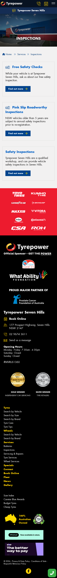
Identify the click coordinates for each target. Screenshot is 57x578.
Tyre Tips (8, 426)
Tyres (7, 407)
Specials (9, 465)
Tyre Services (10, 457)
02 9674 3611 (18, 334)
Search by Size (11, 415)
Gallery (8, 485)
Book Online (11, 473)
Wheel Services (11, 461)
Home (8, 54)
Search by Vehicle (13, 411)
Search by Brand (12, 419)
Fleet (7, 477)
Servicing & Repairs (13, 453)
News (7, 481)
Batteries (8, 446)
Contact (8, 469)
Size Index (9, 495)
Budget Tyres (10, 503)
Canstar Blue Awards (14, 499)
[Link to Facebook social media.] (28, 571)
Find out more (15, 88)
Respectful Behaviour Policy (15, 563)
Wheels (8, 430)
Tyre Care (8, 423)
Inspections (9, 449)
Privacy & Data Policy (21, 561)
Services (9, 442)
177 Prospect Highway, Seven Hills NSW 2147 (29, 326)
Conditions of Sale (38, 561)
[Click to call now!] (39, 3)
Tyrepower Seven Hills (31, 10)
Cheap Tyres (10, 507)
